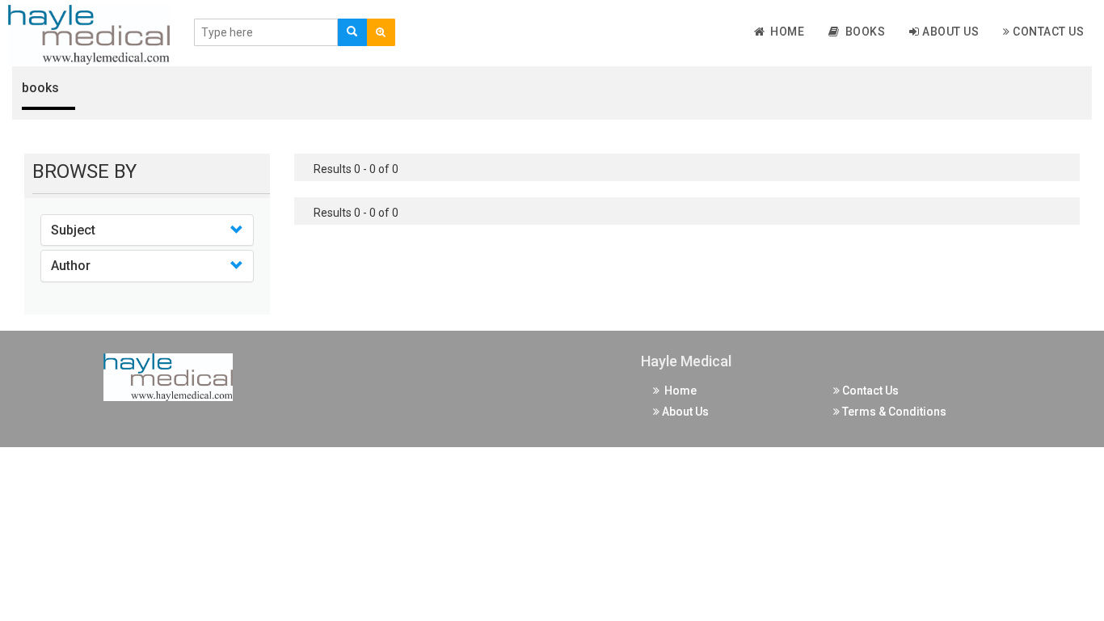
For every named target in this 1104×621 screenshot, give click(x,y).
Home (784, 31)
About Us (950, 31)
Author (71, 265)
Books (863, 31)
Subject (73, 230)
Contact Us (1047, 31)
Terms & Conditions (893, 411)
